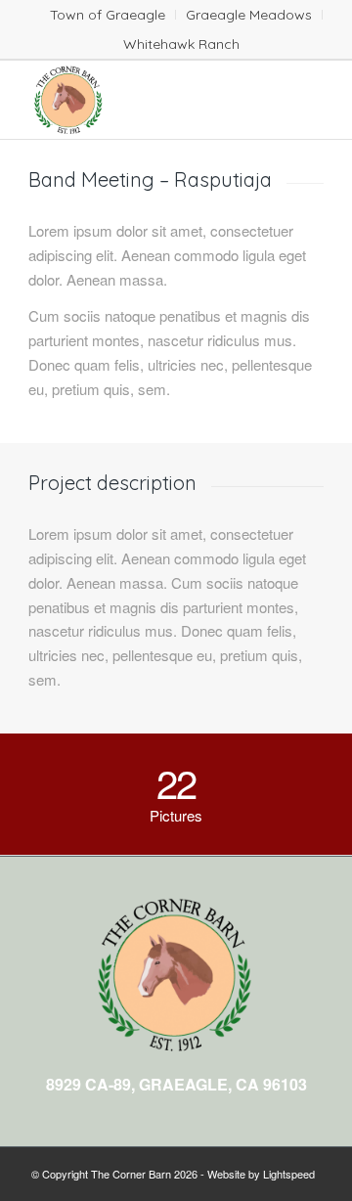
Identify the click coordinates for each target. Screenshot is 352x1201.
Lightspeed (289, 1173)
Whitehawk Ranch (181, 44)
